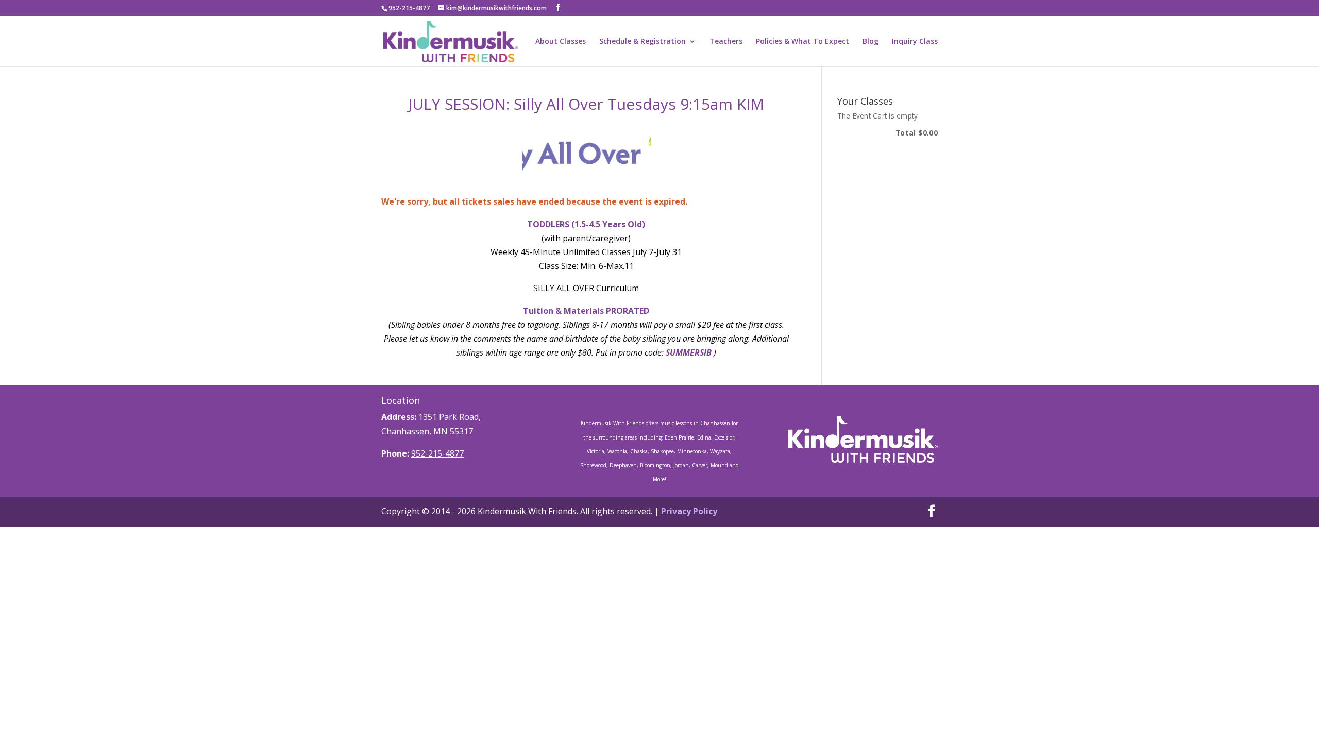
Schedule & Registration (642, 42)
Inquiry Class (915, 42)
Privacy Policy (689, 511)
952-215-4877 (437, 453)
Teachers (725, 42)
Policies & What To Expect (802, 42)
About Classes (560, 42)
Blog (870, 42)
